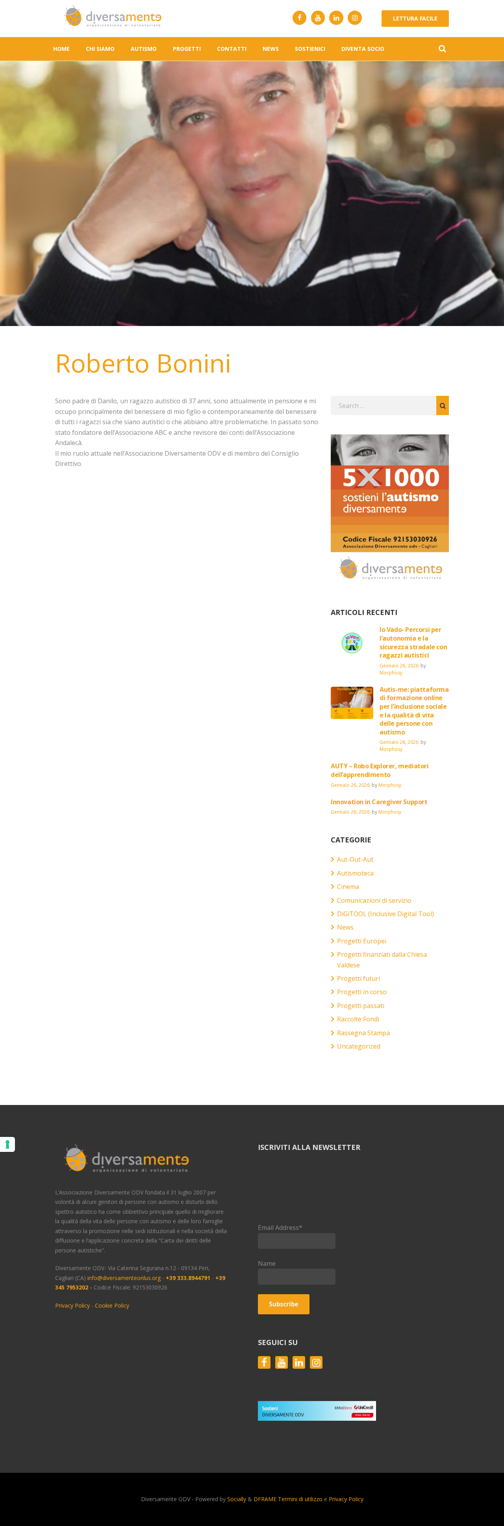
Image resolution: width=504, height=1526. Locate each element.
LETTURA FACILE (415, 18)
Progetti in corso (362, 992)
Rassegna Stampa (363, 1033)
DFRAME (265, 1499)
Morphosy (391, 672)
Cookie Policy (112, 1305)
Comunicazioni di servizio (374, 900)
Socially (237, 1499)
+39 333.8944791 (189, 1278)
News (345, 927)
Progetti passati (360, 1005)
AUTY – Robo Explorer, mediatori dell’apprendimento (380, 770)
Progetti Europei (361, 941)
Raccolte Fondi (358, 1019)
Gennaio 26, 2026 (399, 665)
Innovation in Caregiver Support (379, 801)
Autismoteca (355, 873)
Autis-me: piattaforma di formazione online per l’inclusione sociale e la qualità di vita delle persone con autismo (414, 710)
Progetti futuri (358, 978)
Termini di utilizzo (300, 1499)
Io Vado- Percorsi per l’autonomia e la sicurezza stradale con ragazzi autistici (413, 642)
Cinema (348, 886)
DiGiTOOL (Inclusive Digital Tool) (385, 913)
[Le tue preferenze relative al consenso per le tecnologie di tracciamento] (7, 1144)
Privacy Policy (72, 1305)
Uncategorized (358, 1046)
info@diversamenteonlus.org (124, 1278)
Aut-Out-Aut (355, 859)
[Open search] (442, 48)
